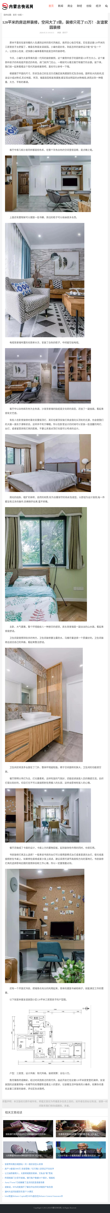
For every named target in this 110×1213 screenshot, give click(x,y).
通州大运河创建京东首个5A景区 (19, 1192)
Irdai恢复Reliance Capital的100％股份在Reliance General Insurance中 (34, 1196)
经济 (98, 6)
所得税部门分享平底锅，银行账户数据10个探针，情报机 (30, 1178)
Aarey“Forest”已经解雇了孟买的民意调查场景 (24, 1182)
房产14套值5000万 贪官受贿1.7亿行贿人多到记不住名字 (29, 1169)
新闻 (60, 6)
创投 (89, 6)
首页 (51, 6)
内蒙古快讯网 (17, 6)
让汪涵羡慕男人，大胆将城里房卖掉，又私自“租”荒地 (29, 1173)
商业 (70, 6)
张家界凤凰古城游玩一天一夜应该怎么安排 (24, 1164)
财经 (79, 6)
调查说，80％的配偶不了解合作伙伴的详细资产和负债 (29, 1187)
